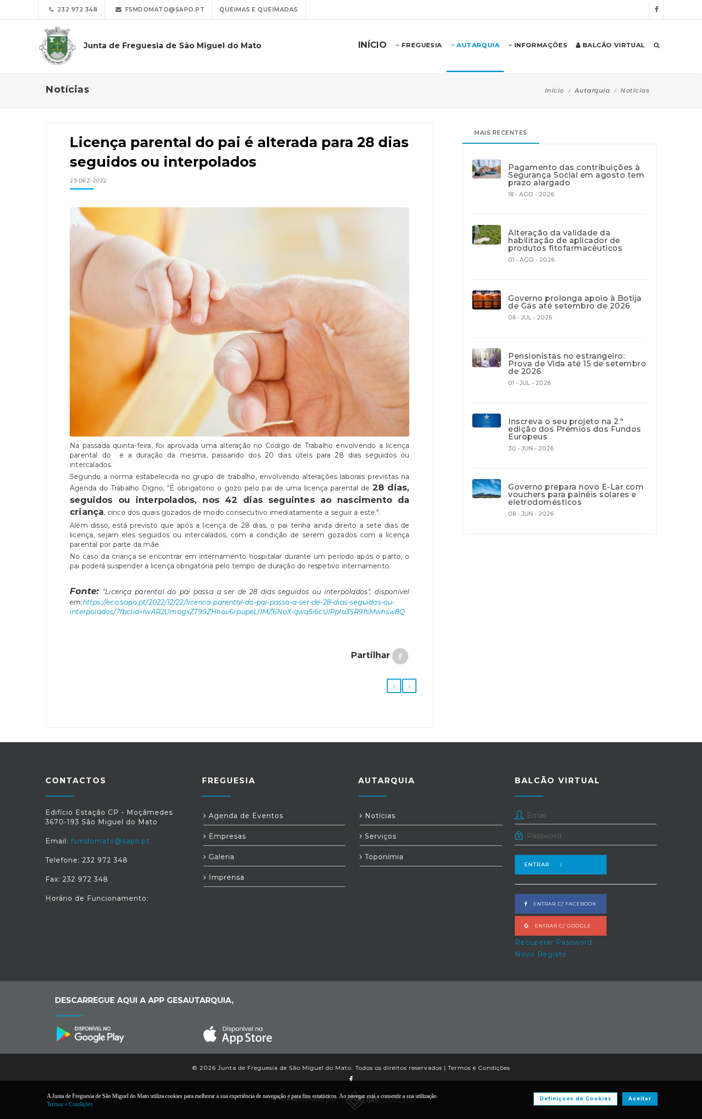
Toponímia (383, 857)
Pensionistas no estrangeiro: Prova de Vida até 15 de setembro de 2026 (577, 363)
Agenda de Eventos (244, 815)
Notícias (634, 90)
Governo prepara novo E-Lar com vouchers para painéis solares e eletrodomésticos (576, 494)
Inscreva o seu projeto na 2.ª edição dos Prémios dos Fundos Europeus (574, 429)
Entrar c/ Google (560, 926)
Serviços (379, 836)
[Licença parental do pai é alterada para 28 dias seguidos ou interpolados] (239, 322)
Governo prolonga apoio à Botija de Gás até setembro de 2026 (575, 302)
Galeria (220, 857)
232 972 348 (76, 9)
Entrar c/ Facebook (562, 904)
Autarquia (477, 45)
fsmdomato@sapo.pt (163, 9)
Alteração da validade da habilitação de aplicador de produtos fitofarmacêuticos (565, 240)
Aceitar (639, 1099)
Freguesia (421, 45)
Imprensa (225, 877)
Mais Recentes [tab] (500, 132)
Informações (539, 45)
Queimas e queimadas (258, 9)
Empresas (226, 836)
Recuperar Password (553, 942)
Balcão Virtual (613, 45)
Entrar (537, 864)
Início (554, 90)
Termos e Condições (479, 1067)
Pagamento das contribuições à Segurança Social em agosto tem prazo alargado (576, 175)
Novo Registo (541, 954)
